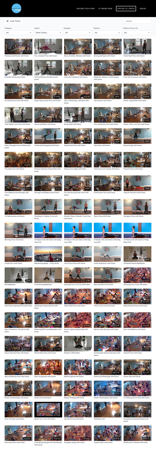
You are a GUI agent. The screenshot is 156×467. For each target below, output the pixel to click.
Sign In (143, 8)
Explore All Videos (126, 8)
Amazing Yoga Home (85, 8)
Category (8, 28)
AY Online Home (105, 8)
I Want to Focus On (130, 28)
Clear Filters (15, 21)
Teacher (96, 28)
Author (37, 28)
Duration (67, 28)
